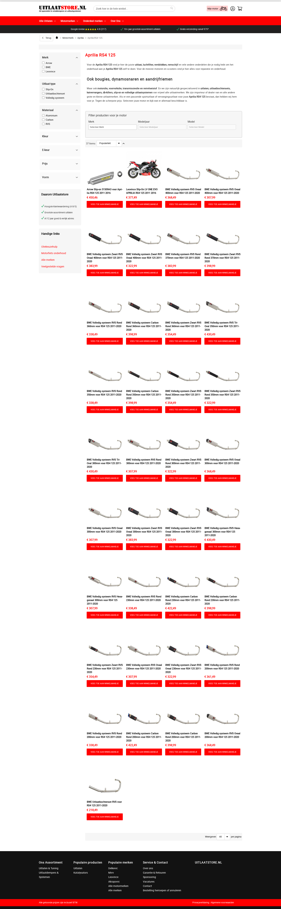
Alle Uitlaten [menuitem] (46, 20)
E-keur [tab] (46, 150)
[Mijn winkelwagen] (239, 8)
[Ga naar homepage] (57, 37)
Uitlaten (78, 868)
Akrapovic (114, 881)
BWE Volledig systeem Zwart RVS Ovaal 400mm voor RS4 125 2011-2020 (105, 257)
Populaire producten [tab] (88, 862)
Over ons (148, 868)
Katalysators (81, 872)
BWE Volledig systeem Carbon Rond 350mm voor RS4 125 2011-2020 (143, 394)
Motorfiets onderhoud (53, 253)
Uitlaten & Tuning (48, 868)
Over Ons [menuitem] (115, 20)
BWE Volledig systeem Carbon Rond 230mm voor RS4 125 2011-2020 (183, 600)
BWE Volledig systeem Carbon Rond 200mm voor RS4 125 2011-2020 (143, 737)
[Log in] (232, 8)
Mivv (111, 872)
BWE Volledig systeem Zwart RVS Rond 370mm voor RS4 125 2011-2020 (223, 257)
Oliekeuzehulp (49, 246)
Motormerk (68, 37)
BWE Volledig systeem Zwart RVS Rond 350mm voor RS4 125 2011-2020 (183, 394)
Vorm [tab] (45, 177)
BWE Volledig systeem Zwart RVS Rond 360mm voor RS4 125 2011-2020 (183, 326)
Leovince (113, 877)
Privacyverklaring (200, 902)
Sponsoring (149, 877)
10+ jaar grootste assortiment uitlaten (142, 29)
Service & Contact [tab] (155, 862)
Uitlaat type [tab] (48, 84)
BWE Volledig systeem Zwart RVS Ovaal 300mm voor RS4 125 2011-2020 (144, 531)
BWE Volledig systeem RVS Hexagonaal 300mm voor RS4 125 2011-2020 (222, 531)
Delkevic (113, 868)
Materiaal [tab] (48, 110)
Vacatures (148, 881)
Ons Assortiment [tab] (51, 862)
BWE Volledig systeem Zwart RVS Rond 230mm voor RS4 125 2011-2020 (105, 668)
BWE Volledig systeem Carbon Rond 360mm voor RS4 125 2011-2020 (143, 326)
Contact (147, 886)
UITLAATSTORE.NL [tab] (208, 862)
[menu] (140, 20)
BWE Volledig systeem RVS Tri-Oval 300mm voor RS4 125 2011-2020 (104, 463)
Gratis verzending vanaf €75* (194, 29)
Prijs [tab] (45, 163)
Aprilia (80, 37)
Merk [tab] (45, 57)
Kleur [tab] (45, 136)
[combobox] (134, 9)
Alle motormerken (118, 886)
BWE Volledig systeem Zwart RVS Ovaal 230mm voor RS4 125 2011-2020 (183, 668)
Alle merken (48, 260)
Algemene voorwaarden (222, 902)
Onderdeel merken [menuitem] (93, 20)
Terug (48, 37)
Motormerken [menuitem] (68, 20)
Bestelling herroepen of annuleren (162, 890)
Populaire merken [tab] (120, 862)
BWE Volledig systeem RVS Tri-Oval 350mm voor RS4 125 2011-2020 (222, 326)
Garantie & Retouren (154, 872)
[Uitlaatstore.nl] (62, 8)
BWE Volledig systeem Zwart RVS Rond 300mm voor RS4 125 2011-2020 (183, 463)
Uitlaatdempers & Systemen (49, 875)
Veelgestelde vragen (52, 266)
